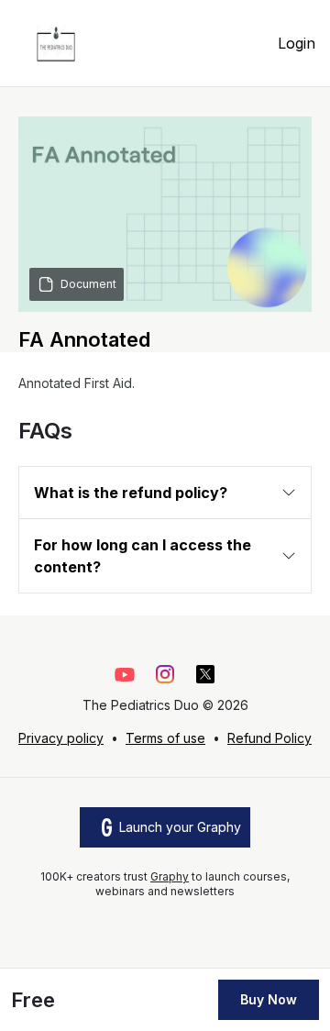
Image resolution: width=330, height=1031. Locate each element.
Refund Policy (269, 738)
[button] (165, 493)
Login (296, 43)
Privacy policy (61, 738)
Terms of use (165, 738)
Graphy (169, 876)
